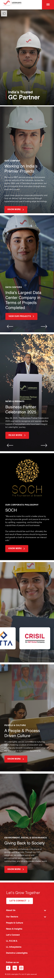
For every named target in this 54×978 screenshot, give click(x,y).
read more (15, 435)
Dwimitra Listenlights (17, 953)
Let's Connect (13, 935)
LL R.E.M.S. (12, 941)
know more (14, 210)
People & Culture (14, 923)
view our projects (20, 316)
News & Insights (14, 929)
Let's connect (17, 901)
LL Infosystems (13, 947)
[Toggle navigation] (47, 4)
